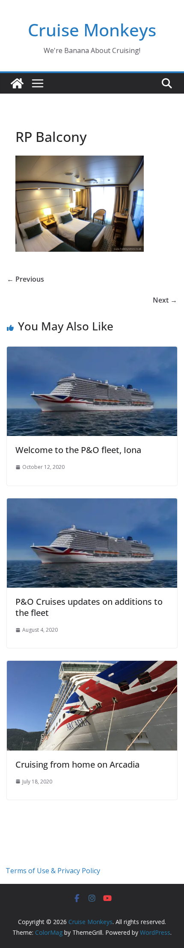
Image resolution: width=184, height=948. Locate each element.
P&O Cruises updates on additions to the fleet (89, 607)
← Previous (25, 279)
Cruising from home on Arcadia (77, 764)
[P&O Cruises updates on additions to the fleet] (92, 504)
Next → (165, 300)
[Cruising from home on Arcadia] (92, 666)
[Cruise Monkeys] (17, 83)
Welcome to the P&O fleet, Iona (78, 450)
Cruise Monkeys (92, 29)
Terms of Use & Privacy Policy (53, 870)
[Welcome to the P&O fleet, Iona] (92, 352)
